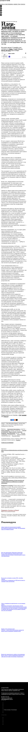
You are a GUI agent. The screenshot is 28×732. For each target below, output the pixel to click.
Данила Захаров (12, 431)
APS (16, 21)
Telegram (6, 416)
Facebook (24, 415)
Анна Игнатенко (11, 433)
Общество (16, 4)
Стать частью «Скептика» (10, 709)
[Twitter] (17, 420)
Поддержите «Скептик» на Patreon (10, 510)
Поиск (23, 4)
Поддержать (7, 707)
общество (3, 21)
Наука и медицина (6, 4)
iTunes (11, 49)
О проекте (6, 708)
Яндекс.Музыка (6, 50)
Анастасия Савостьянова (13, 429)
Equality (18, 440)
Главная (6, 705)
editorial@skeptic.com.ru (7, 699)
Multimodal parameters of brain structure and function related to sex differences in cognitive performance (12, 482)
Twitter (5, 720)
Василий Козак (16, 436)
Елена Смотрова (5, 430)
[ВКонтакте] (13, 420)
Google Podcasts (17, 49)
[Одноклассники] (15, 420)
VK (20, 415)
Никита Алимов (21, 434)
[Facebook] (11, 420)
